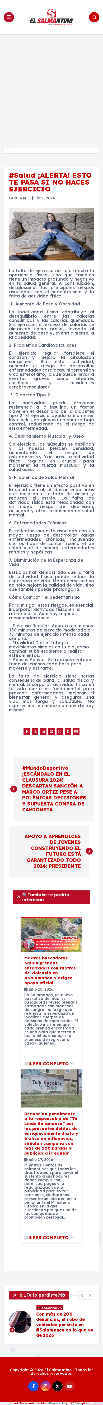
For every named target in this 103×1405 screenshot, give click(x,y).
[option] (51, 1322)
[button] (82, 1295)
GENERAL (18, 198)
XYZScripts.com (82, 1403)
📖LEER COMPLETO (47, 1063)
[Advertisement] (51, 88)
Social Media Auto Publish (28, 1403)
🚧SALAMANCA (50, 1308)
